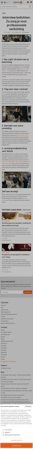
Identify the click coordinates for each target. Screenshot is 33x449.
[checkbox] (6, 430)
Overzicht (29, 406)
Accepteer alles (16, 445)
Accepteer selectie (16, 440)
